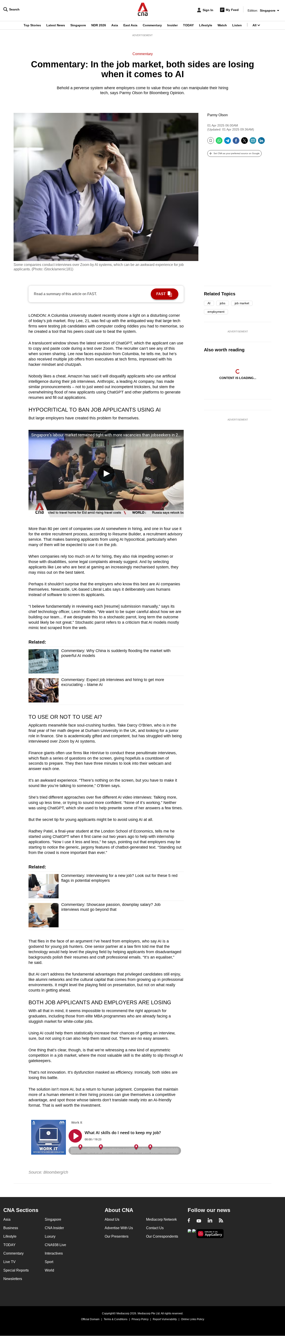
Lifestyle (205, 25)
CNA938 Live (55, 1245)
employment (216, 311)
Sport (49, 1262)
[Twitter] (244, 142)
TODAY (188, 25)
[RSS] (221, 1220)
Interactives (54, 1253)
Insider (172, 25)
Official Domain (90, 1319)
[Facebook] (236, 142)
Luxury (50, 1236)
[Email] (253, 142)
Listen (237, 25)
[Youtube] (199, 1220)
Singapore (78, 25)
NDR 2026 (98, 25)
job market (242, 303)
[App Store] (194, 1233)
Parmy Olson (217, 115)
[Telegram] (227, 142)
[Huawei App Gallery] (210, 1233)
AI (209, 303)
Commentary (152, 25)
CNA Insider (54, 1228)
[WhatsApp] (219, 142)
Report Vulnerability (165, 1319)
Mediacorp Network (161, 1219)
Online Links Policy (192, 1319)
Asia (114, 25)
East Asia (130, 25)
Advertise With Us (119, 1228)
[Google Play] (189, 1233)
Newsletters (12, 1279)
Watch (222, 25)
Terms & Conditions (115, 1319)
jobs (222, 303)
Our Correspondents (162, 1236)
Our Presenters (116, 1236)
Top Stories (32, 25)
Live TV (9, 1262)
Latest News (55, 25)
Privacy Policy (140, 1319)
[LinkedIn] (261, 142)
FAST (161, 294)
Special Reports (16, 1270)
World (49, 1270)
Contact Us (155, 1228)
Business (10, 1228)
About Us (112, 1219)
